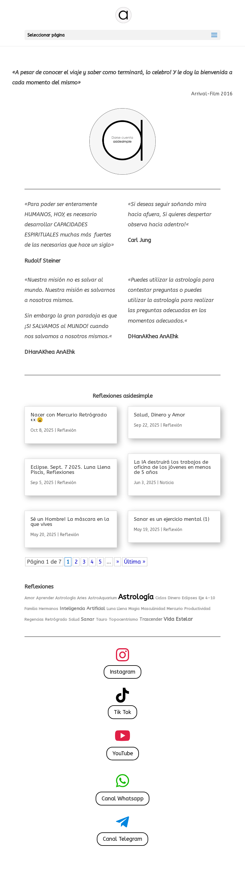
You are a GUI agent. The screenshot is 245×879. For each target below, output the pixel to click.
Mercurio (175, 608)
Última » (135, 561)
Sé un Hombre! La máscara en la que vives (69, 521)
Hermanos (48, 608)
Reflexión (66, 430)
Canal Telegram (122, 839)
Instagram (122, 672)
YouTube (122, 753)
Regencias (34, 619)
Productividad (197, 608)
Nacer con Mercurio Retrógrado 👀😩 (68, 417)
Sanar (87, 619)
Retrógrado (56, 619)
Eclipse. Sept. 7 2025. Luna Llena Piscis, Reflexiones (70, 469)
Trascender (151, 619)
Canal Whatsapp (122, 798)
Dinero (174, 598)
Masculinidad (153, 608)
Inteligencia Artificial (82, 608)
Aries (82, 598)
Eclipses (189, 598)
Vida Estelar (178, 619)
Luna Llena (117, 608)
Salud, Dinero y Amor (159, 415)
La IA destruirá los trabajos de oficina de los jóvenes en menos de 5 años (172, 467)
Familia (30, 608)
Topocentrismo (123, 619)
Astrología (136, 597)
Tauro (101, 619)
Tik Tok (122, 712)
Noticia (167, 482)
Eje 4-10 (207, 598)
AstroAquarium (102, 598)
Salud (74, 619)
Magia (134, 608)
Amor (29, 598)
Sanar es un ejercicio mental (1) (171, 519)
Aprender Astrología (56, 598)
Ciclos (160, 598)
